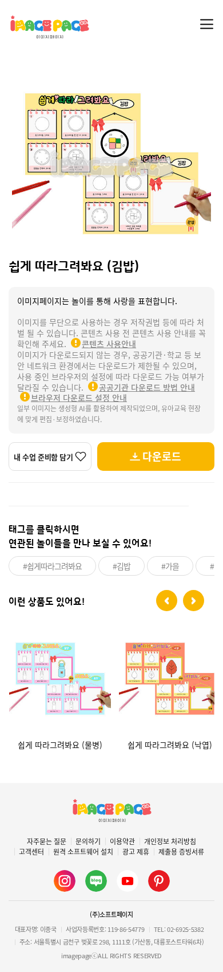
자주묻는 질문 (46, 841)
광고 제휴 (135, 852)
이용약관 (122, 841)
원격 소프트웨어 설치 (83, 852)
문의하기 (88, 841)
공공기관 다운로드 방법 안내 (147, 387)
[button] (166, 600)
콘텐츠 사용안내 (109, 343)
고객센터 (31, 852)
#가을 (170, 566)
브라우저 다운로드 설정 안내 (79, 397)
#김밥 (121, 566)
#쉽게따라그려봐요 (52, 566)
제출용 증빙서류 (181, 852)
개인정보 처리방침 (170, 841)
